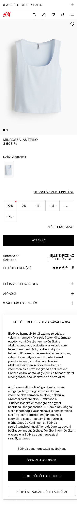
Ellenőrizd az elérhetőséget (61, 257)
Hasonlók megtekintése (54, 192)
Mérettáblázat (61, 227)
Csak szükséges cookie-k (42, 476)
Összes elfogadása (41, 460)
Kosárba (38, 240)
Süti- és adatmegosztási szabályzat (42, 448)
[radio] (8, 170)
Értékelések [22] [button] (17, 268)
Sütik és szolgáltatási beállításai (42, 491)
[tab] (4, 130)
